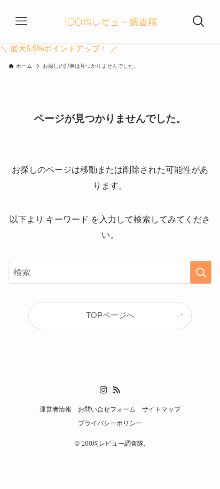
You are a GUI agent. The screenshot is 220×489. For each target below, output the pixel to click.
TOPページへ (110, 315)
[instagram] (103, 390)
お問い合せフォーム (107, 409)
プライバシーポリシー (110, 423)
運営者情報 (56, 409)
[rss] (116, 390)
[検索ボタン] (198, 21)
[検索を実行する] (200, 272)
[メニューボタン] (21, 21)
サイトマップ (161, 409)
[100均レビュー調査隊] (110, 21)
